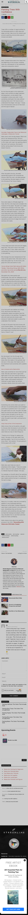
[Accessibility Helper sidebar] (26, 1)
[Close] (25, 860)
